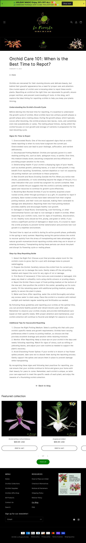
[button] (4, 22)
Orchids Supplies (11, 488)
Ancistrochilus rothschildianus (19, 439)
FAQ (33, 507)
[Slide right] (47, 456)
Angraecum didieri (59, 439)
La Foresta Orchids (23, 537)
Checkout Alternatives (40, 483)
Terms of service (57, 537)
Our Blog (35, 502)
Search (7, 507)
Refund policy (35, 537)
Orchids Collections (12, 483)
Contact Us (9, 502)
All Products (9, 498)
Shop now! (67, 3)
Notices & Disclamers (40, 488)
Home (7, 479)
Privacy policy (46, 537)
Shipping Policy (37, 493)
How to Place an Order (40, 479)
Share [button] (14, 75)
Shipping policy (69, 537)
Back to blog (45, 386)
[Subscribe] (40, 519)
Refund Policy (37, 498)
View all (43, 462)
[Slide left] (38, 456)
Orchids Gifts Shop (12, 493)
